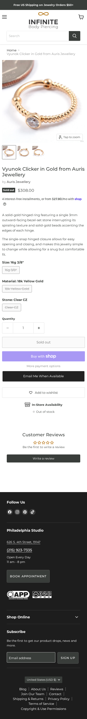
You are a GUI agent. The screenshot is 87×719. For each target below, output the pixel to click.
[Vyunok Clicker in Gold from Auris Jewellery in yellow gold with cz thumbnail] (9, 152)
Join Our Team (32, 694)
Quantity (8, 318)
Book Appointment (28, 576)
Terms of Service (41, 704)
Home (11, 50)
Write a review (43, 458)
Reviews (56, 689)
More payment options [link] (43, 366)
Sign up (68, 658)
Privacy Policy (58, 699)
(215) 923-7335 (19, 550)
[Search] (74, 36)
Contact (55, 694)
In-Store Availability (47, 405)
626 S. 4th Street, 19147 (23, 542)
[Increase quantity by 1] (39, 327)
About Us (38, 689)
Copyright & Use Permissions (43, 709)
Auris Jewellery (18, 182)
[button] (43, 376)
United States (41, 679)
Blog (22, 689)
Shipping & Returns (28, 699)
